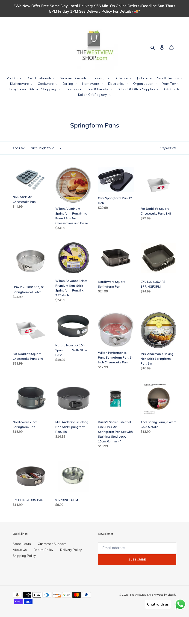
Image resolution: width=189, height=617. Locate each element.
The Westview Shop (141, 594)
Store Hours (22, 544)
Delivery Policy (71, 550)
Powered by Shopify (165, 594)
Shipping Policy (24, 556)
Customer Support (52, 544)
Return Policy (43, 550)
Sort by (18, 148)
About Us (20, 550)
